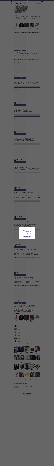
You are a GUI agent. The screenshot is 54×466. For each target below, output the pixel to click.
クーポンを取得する (27, 236)
